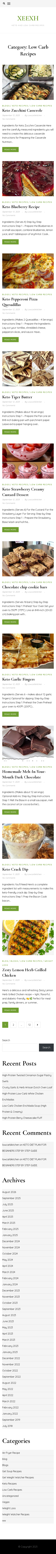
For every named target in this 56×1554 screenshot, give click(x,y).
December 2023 (11, 1290)
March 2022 (8, 1401)
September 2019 (11, 1419)
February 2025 (10, 1228)
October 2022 (10, 1370)
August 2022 (9, 1382)
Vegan (6, 1502)
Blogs (6, 106)
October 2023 (10, 1302)
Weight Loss (9, 1508)
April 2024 (7, 1265)
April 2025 (7, 1216)
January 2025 (10, 1235)
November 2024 (11, 1247)
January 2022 (10, 1413)
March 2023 (8, 1339)
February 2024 (10, 1278)
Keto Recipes (20, 106)
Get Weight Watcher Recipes (18, 1477)
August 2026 (9, 1192)
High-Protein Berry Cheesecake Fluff (22, 1117)
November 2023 (11, 1296)
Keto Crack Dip (15, 869)
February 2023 (10, 1345)
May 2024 (7, 1259)
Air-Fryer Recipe (11, 1452)
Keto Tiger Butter (17, 396)
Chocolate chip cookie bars (25, 587)
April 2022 (7, 1395)
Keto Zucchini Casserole (22, 110)
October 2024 (10, 1253)
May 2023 (7, 1327)
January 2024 (10, 1284)
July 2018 (7, 1425)
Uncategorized (10, 1495)
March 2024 (8, 1272)
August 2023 (9, 1315)
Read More (10, 149)
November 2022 (11, 1364)
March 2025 (8, 1222)
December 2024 (11, 1241)
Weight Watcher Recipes (15, 1514)
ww (4, 1520)
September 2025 (11, 1198)
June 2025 (8, 1210)
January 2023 (10, 1352)
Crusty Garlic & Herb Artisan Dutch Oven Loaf (27, 1087)
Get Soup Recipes (12, 1471)
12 (29, 1024)
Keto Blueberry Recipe (21, 206)
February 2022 (10, 1407)
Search (6, 1040)
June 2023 (8, 1321)
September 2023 (11, 1308)
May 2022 (7, 1389)
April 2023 (7, 1333)
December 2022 (11, 1358)
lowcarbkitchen (10, 1144)
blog (5, 961)
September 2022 (11, 1376)
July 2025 (7, 1204)
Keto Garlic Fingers (18, 679)
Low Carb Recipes (41, 106)
